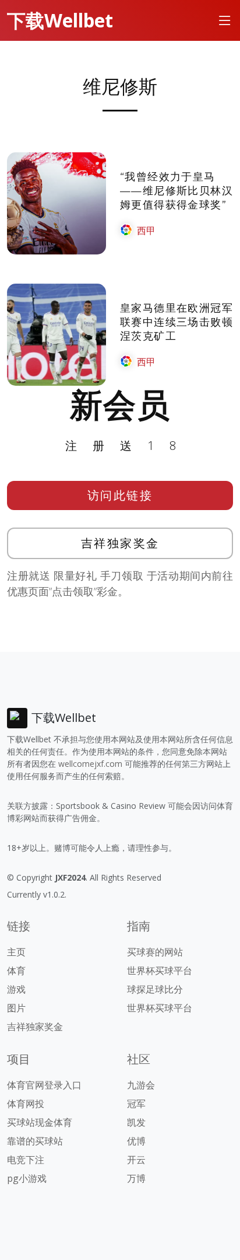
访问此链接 (120, 495)
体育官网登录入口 (44, 1084)
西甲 (146, 230)
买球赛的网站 (155, 951)
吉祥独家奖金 (120, 543)
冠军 (136, 1103)
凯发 (136, 1122)
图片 (16, 1007)
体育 (16, 970)
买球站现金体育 (39, 1122)
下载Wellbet (60, 20)
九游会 (141, 1084)
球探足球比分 (155, 989)
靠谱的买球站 (35, 1141)
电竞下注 (25, 1159)
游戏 (16, 989)
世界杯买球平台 (159, 970)
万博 (136, 1178)
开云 (136, 1159)
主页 (16, 951)
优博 (136, 1141)
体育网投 (25, 1103)
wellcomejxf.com (90, 763)
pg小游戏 (27, 1178)
